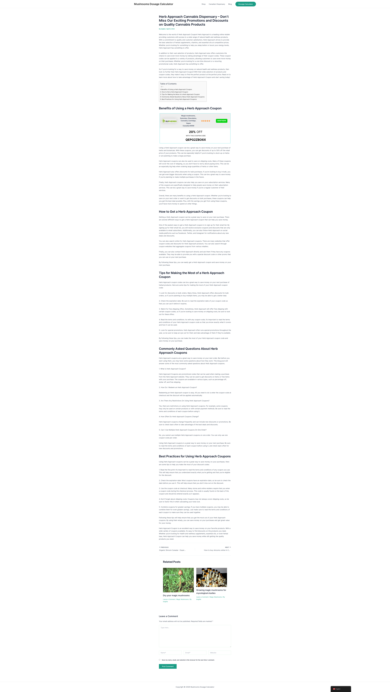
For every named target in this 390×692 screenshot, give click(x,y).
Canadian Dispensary (217, 4)
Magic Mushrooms (182, 599)
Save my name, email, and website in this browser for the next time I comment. (188, 660)
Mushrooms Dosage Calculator (153, 4)
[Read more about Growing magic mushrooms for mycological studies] (211, 577)
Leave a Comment (169, 599)
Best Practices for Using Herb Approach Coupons (179, 99)
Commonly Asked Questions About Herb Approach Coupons (183, 97)
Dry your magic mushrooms (176, 595)
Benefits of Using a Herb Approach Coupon (176, 89)
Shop (204, 4)
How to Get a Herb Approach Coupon (175, 92)
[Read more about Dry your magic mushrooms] (178, 580)
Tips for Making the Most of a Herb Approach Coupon (181, 94)
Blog (230, 4)
